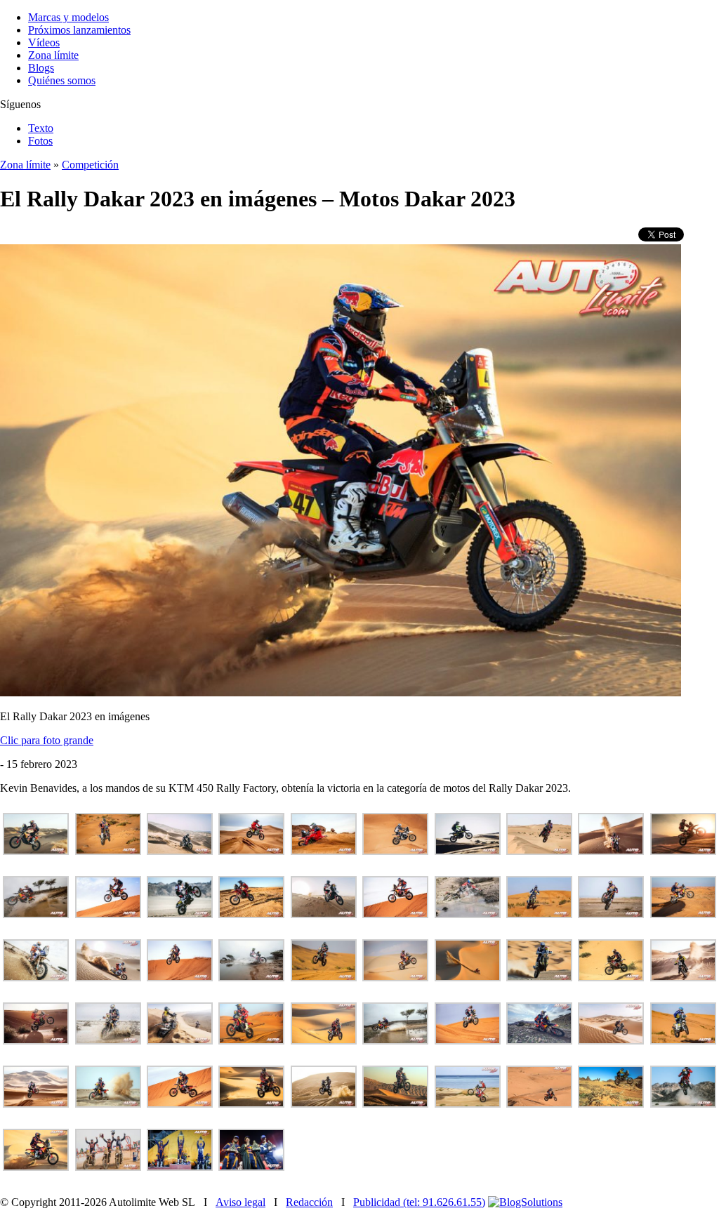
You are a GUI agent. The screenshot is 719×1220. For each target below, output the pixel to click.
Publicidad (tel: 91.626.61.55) (419, 1202)
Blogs (41, 68)
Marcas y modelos (68, 17)
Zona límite (53, 55)
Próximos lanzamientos (79, 30)
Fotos (40, 141)
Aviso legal (240, 1202)
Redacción (309, 1202)
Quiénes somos (61, 80)
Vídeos (44, 42)
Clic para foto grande (46, 740)
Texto (40, 128)
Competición (90, 165)
